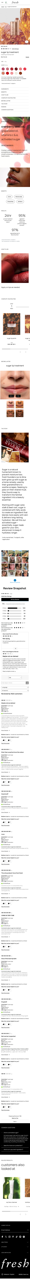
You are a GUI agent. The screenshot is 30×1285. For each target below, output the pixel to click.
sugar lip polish (11, 338)
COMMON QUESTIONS (7, 109)
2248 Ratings (15, 48)
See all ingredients (7, 145)
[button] (3, 69)
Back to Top (15, 1118)
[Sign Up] (28, 1230)
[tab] (13, 42)
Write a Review (15, 599)
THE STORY (4, 103)
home (2, 6)
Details (27, 57)
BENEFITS (3, 92)
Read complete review (8, 671)
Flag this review (5, 743)
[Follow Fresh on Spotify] (24, 1236)
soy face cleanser (11, 1202)
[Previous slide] (20, 352)
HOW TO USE (4, 95)
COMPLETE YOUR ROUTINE (8, 98)
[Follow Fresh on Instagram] (9, 1236)
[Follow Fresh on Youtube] (20, 1236)
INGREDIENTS (5, 89)
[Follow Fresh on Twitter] (6, 1236)
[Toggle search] (6, 2)
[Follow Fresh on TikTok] (17, 1236)
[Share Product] (26, 41)
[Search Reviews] (27, 682)
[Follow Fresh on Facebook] (2, 1236)
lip (5, 6)
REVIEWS (3, 106)
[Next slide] (26, 352)
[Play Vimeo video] (24, 279)
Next (15, 1121)
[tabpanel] (15, 26)
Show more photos (15, 582)
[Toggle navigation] (2, 2)
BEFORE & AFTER (5, 100)
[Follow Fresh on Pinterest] (13, 1236)
